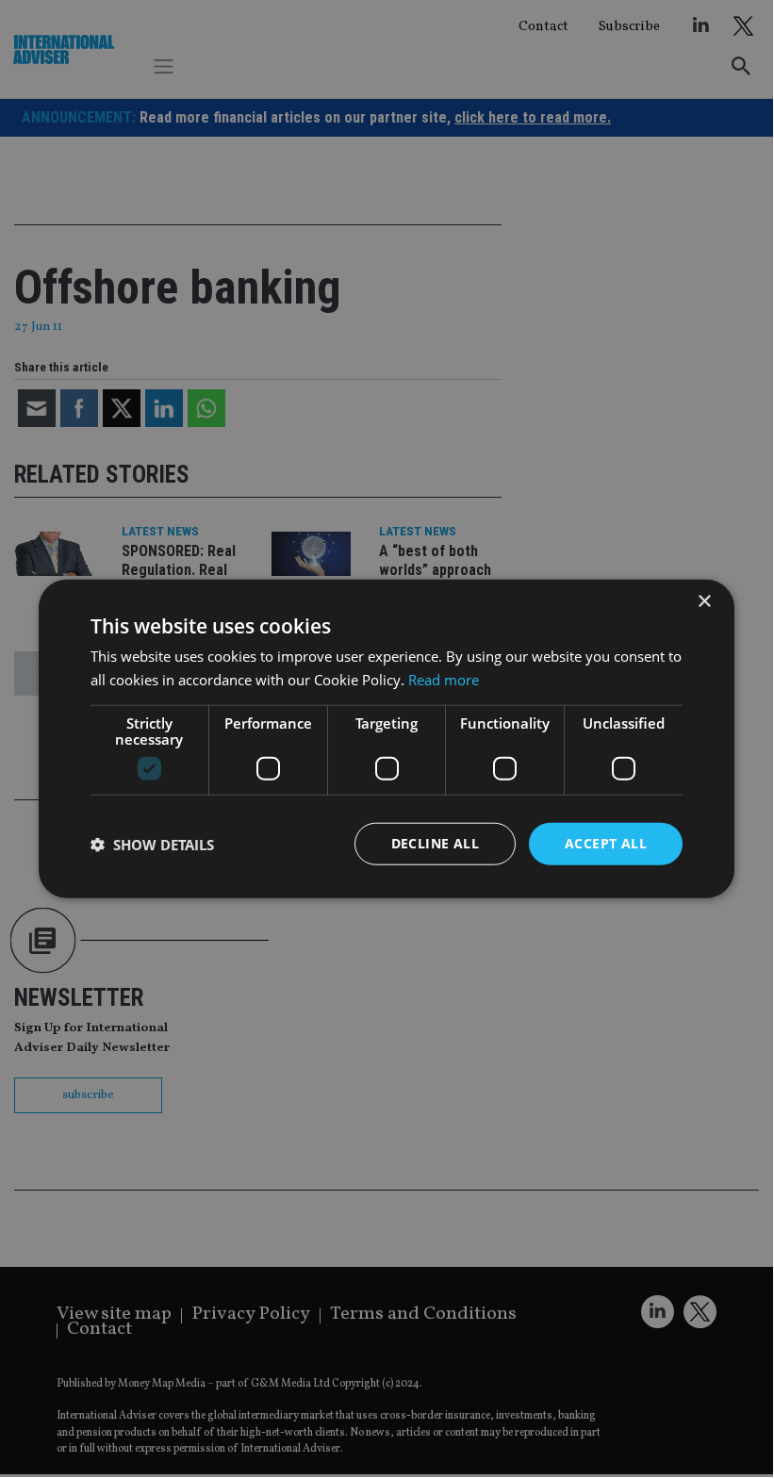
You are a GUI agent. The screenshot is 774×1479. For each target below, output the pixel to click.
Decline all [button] (435, 843)
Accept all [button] (606, 843)
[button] (152, 843)
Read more (443, 678)
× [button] (704, 601)
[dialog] (386, 738)
